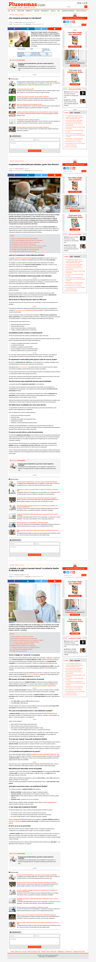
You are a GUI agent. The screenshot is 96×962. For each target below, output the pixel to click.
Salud (13, 11)
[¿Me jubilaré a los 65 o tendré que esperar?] (12, 121)
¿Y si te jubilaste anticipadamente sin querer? (22, 644)
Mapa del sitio (53, 951)
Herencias (29, 11)
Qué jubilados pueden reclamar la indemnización (23, 244)
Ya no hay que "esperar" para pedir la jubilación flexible (25, 642)
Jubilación (20, 11)
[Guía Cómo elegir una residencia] (74, 39)
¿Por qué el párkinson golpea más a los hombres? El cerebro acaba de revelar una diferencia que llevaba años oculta (74, 117)
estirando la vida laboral (15, 821)
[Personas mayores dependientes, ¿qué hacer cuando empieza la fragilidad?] (13, 65)
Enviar (84, 24)
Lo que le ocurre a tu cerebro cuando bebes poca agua (75, 131)
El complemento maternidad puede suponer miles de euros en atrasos (28, 246)
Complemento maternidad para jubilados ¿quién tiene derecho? (75, 127)
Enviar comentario (35, 150)
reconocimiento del (27, 310)
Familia (53, 11)
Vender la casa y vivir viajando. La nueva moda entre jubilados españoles (36, 915)
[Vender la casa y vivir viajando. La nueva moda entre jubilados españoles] (12, 917)
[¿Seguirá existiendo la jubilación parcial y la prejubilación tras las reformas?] (12, 114)
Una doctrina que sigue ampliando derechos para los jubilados (27, 247)
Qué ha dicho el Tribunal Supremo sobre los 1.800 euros (25, 242)
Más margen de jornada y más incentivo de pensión (24, 638)
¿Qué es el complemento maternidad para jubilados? (24, 238)
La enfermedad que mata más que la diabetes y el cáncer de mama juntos (75, 144)
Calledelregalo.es (60, 951)
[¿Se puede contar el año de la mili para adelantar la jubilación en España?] (12, 500)
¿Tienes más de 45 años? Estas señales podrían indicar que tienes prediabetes (74, 121)
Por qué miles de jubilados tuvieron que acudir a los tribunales (26, 240)
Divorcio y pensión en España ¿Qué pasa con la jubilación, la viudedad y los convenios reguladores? (37, 506)
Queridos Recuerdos (68, 11)
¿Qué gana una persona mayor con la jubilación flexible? (25, 647)
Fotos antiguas (81, 11)
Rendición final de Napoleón (71, 146)
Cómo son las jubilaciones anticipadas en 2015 (29, 104)
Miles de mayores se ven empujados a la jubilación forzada (32, 522)
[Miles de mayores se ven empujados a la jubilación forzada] (12, 524)
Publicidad (43, 951)
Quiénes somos (18, 951)
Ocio (58, 11)
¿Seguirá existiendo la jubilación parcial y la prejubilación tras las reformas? (37, 112)
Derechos (22, 14)
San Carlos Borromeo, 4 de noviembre (73, 141)
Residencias (45, 11)
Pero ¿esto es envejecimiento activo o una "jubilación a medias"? (27, 640)
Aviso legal (24, 951)
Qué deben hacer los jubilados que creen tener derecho (25, 249)
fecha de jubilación (23, 367)
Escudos (36, 11)
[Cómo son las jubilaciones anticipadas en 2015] (12, 106)
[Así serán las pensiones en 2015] (12, 91)
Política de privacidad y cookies (33, 951)
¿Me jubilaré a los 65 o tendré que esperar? (28, 119)
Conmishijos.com (68, 951)
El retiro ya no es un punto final (19, 651)
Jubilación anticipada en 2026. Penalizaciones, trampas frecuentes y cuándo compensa (37, 514)
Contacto (48, 951)
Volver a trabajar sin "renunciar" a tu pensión (22, 636)
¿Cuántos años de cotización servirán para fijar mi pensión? (33, 127)
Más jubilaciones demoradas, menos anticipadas (23, 645)
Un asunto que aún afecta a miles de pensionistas (23, 251)
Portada (12, 14)
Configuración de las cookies (79, 951)
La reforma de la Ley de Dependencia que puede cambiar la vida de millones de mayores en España (75, 135)
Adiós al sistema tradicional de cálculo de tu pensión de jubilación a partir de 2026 (37, 531)
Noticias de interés (75, 89)
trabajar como (32, 674)
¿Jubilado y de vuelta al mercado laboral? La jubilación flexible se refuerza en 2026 (37, 490)
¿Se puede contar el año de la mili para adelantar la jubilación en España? (37, 498)
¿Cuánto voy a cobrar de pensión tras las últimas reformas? (33, 96)
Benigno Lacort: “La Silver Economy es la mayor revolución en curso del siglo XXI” (74, 139)
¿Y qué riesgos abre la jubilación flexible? (21, 649)
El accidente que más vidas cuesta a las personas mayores (74, 124)
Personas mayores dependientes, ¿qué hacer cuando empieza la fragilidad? (35, 64)
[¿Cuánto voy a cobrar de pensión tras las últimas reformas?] (12, 98)
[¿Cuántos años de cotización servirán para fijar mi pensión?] (12, 129)
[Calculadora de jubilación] (74, 58)
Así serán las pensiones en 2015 (25, 89)
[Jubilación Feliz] (74, 77)
